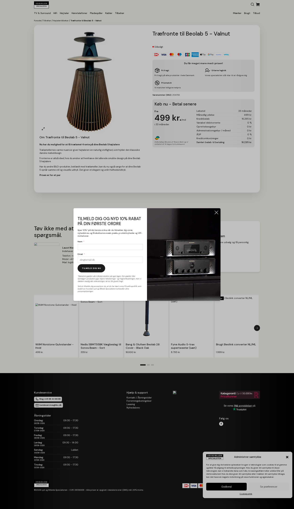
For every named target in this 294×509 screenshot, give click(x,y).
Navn (80, 241)
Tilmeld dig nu (91, 268)
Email (80, 254)
